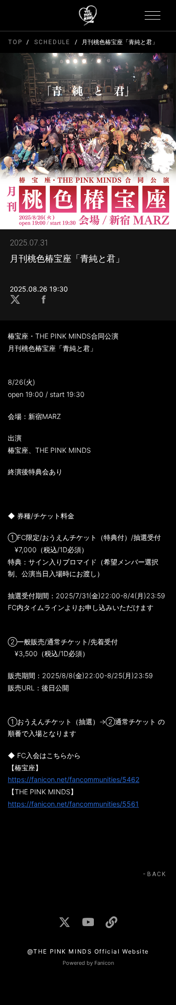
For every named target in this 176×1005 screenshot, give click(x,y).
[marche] (111, 922)
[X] (64, 922)
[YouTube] (88, 922)
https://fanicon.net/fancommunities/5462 (73, 779)
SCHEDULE (52, 42)
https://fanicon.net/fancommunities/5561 (73, 804)
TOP (15, 42)
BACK (156, 874)
